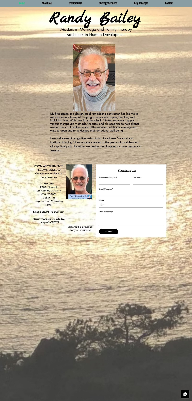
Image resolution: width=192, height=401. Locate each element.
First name (108, 178)
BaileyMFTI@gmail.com (52, 211)
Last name (137, 178)
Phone (101, 200)
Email (106, 189)
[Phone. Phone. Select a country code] (103, 204)
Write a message (106, 212)
